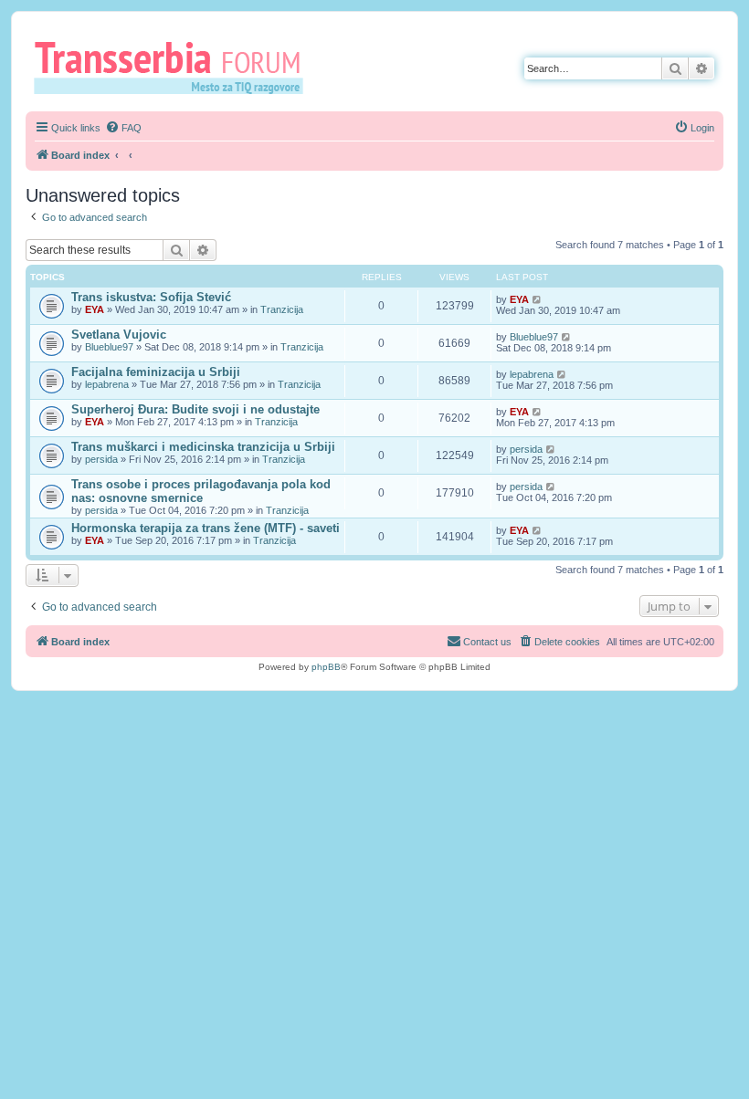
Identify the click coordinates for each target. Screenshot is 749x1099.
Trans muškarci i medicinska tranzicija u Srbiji (203, 447)
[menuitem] (123, 128)
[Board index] (175, 66)
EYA (94, 309)
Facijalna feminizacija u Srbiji (155, 372)
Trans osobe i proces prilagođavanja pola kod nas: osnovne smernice (201, 491)
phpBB (326, 667)
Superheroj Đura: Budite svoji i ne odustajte (195, 409)
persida (101, 459)
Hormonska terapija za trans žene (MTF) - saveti (205, 528)
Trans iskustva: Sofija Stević (151, 297)
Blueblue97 (109, 346)
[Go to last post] (537, 299)
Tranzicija (281, 309)
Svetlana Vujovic (118, 334)
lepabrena (107, 384)
